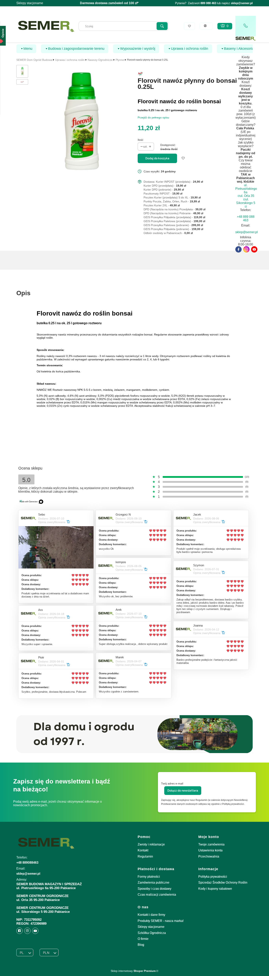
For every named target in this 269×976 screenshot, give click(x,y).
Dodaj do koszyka (157, 158)
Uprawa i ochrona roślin (70, 59)
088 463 (211, 3)
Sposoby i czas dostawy (154, 888)
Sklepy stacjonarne (29, 3)
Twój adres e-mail (172, 783)
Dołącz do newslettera (182, 790)
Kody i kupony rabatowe (215, 888)
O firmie (143, 938)
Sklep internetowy (133, 970)
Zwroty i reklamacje (151, 844)
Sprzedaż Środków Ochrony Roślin (222, 882)
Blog (141, 944)
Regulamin (145, 856)
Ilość (140, 139)
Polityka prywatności (212, 876)
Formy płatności (149, 876)
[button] (162, 26)
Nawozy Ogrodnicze (100, 59)
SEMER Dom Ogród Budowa (34, 59)
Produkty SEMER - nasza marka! (161, 920)
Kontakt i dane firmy (151, 914)
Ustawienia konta (210, 850)
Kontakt (143, 850)
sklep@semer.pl (242, 3)
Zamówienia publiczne (153, 882)
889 (202, 3)
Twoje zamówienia (211, 844)
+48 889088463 (27, 862)
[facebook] (238, 249)
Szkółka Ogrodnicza (152, 933)
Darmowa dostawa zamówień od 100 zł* (109, 3)
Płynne (120, 59)
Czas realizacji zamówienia (157, 894)
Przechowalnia (208, 856)
